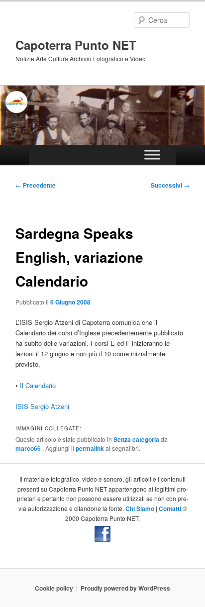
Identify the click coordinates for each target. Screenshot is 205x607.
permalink (90, 448)
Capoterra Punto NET (75, 44)
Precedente (35, 185)
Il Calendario (38, 385)
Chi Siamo (139, 508)
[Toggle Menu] (152, 155)
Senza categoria (136, 439)
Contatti (170, 508)
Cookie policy (54, 588)
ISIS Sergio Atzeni (42, 406)
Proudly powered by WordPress (125, 588)
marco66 (28, 448)
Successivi (170, 185)
